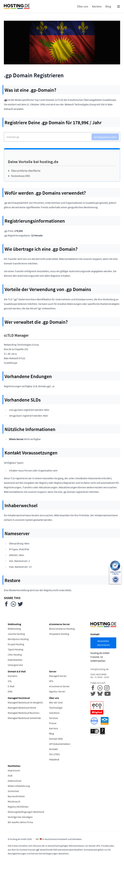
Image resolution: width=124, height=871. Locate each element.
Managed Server (58, 676)
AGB (10, 775)
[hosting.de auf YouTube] (100, 693)
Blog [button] (108, 6)
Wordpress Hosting (18, 639)
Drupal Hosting (16, 644)
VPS (51, 681)
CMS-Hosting (15, 654)
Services (53, 718)
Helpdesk (54, 759)
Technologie (55, 707)
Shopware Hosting (59, 633)
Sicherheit (13, 791)
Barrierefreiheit (16, 796)
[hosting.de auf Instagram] (107, 687)
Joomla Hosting (16, 633)
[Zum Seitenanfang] (118, 865)
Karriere (53, 728)
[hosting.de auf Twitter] (93, 693)
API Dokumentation (59, 743)
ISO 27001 (54, 754)
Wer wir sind (55, 702)
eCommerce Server (59, 686)
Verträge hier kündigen (20, 817)
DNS (10, 691)
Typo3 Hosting (15, 649)
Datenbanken (15, 659)
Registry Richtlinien (18, 806)
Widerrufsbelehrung (19, 786)
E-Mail (11, 686)
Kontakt (53, 749)
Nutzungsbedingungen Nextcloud (26, 811)
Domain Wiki (56, 738)
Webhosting (14, 628)
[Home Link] (17, 6)
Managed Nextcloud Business (23, 712)
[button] (118, 6)
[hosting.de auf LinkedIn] (100, 687)
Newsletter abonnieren (103, 642)
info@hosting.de (99, 669)
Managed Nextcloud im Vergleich (25, 702)
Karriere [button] (97, 6)
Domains (12, 676)
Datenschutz (14, 780)
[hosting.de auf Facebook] (93, 687)
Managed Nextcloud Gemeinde (24, 718)
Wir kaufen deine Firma (20, 822)
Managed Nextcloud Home (22, 707)
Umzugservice (15, 665)
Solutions (54, 712)
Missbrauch (14, 801)
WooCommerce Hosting (62, 628)
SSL (10, 681)
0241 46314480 (99, 676)
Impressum (14, 770)
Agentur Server (57, 691)
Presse (52, 723)
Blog (51, 733)
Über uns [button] (82, 6)
